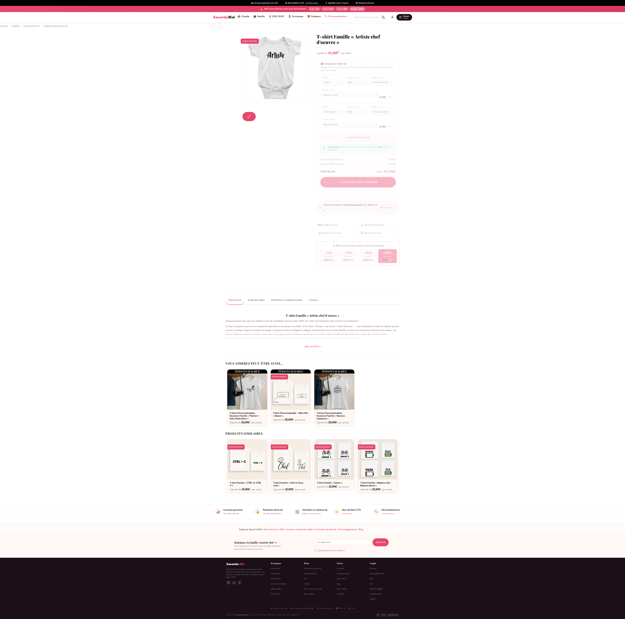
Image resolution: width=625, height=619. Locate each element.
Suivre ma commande (313, 589)
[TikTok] (234, 582)
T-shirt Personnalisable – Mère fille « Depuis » (290, 414)
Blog (361, 529)
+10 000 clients (311, 3)
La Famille (275, 568)
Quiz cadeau (309, 594)
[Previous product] (219, 26)
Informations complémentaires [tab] (286, 300)
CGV (371, 579)
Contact (307, 584)
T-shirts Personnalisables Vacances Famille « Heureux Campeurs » (331, 416)
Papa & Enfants (31, 26)
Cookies (372, 599)
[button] (249, 116)
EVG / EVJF (276, 16)
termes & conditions (337, 550)
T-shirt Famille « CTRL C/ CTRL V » (245, 484)
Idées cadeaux (276, 589)
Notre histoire (271, 529)
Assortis (224, 17)
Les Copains (275, 579)
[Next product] (212, 26)
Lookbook (340, 594)
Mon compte (342, 589)
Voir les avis (347, 513)
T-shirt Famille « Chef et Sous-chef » (288, 484)
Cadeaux (314, 16)
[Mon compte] (392, 17)
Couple (243, 16)
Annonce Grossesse (278, 584)
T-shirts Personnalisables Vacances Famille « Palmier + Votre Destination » (244, 416)
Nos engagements (347, 529)
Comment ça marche (326, 529)
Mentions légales (376, 589)
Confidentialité (375, 594)
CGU (371, 584)
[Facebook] (239, 582)
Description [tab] (235, 300)
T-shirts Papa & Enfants (55, 26)
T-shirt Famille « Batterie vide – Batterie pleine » (376, 484)
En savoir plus (388, 513)
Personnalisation (336, 16)
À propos (373, 568)
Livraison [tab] (313, 300)
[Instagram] (228, 582)
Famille (259, 16)
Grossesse (295, 16)
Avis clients (341, 579)
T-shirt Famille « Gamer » (329, 483)
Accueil (4, 26)
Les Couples (275, 574)
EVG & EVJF (275, 594)
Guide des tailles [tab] (256, 300)
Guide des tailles (304, 529)
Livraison (290, 529)
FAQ (282, 529)
